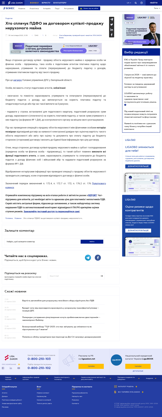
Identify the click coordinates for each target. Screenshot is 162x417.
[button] (3, 2)
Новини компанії (43, 393)
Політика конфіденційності (12, 400)
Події (57, 8)
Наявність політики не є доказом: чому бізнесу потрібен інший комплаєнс (140, 126)
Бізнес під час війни (90, 8)
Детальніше (138, 371)
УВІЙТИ (91, 241)
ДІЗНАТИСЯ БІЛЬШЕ (138, 166)
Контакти (75, 403)
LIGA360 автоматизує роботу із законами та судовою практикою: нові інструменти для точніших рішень (140, 99)
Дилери (5, 396)
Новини (21, 8)
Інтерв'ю (46, 8)
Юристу (46, 3)
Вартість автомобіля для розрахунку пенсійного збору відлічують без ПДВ (58, 300)
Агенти (4, 393)
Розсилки (75, 400)
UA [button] (128, 3)
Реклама (5, 407)
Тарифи (91, 366)
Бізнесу (34, 3)
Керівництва (41, 396)
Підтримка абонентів (80, 393)
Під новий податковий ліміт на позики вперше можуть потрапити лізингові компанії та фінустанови (140, 114)
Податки (9, 18)
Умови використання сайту (12, 403)
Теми (156, 8)
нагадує (17, 80)
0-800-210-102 (39, 367)
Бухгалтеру (59, 3)
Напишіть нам (77, 396)
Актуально (69, 8)
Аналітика (34, 8)
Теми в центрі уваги (44, 403)
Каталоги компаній (44, 400)
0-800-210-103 (39, 358)
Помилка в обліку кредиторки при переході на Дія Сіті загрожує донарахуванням (61, 337)
